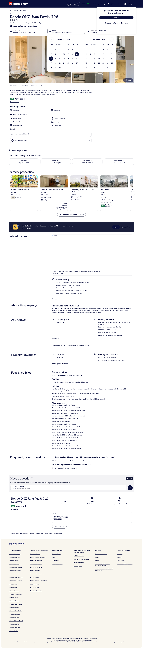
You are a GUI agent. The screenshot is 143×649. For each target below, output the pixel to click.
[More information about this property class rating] (16, 20)
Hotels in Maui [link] (34, 577)
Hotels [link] (12, 534)
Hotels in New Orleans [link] (15, 567)
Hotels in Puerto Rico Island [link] (38, 580)
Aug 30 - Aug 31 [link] (23, 163)
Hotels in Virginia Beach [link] (16, 621)
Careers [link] (119, 557)
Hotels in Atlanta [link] (14, 601)
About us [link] (119, 554)
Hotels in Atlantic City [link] (15, 611)
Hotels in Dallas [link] (13, 631)
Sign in (131, 4)
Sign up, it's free (126, 227)
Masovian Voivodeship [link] (27, 534)
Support (111, 4)
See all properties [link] (19, 10)
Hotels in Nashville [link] (14, 574)
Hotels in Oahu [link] (34, 587)
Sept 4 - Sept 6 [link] (87, 163)
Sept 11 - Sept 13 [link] (119, 163)
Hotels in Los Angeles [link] (15, 580)
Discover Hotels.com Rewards (116, 23)
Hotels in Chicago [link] (14, 560)
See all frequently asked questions (64, 468)
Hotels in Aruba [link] (35, 554)
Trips (119, 4)
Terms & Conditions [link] (101, 554)
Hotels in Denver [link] (14, 590)
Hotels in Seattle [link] (14, 624)
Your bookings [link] (56, 554)
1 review (14, 509)
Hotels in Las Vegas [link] (14, 554)
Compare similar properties (73, 214)
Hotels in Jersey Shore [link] (37, 574)
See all (12, 129)
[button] (55, 49)
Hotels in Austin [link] (13, 597)
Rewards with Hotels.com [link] (124, 564)
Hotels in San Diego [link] (15, 570)
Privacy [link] (97, 557)
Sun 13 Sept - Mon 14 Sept (62, 32)
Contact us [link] (55, 560)
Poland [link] (17, 534)
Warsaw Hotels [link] (40, 534)
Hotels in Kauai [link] (34, 584)
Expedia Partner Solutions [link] (81, 559)
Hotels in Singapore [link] (36, 560)
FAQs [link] (53, 557)
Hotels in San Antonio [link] (15, 604)
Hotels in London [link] (14, 617)
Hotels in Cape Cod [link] (36, 590)
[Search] (130, 487)
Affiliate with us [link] (79, 556)
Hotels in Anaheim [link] (14, 627)
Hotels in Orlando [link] (14, 564)
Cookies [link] (97, 560)
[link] (116, 30)
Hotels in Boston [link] (14, 607)
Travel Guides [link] (121, 560)
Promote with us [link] (79, 562)
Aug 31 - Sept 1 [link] (56, 163)
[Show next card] (133, 193)
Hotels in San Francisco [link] (16, 577)
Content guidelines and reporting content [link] (102, 564)
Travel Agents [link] (78, 566)
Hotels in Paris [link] (13, 587)
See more (55, 299)
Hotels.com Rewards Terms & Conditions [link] (104, 569)
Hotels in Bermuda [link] (36, 567)
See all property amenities (61, 364)
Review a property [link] (57, 564)
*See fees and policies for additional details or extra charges (70, 345)
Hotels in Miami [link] (13, 584)
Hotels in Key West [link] (14, 614)
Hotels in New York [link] (14, 557)
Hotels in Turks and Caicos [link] (38, 557)
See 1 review (14, 102)
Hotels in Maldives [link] (36, 564)
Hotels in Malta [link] (35, 570)
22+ (129, 80)
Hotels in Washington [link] (15, 594)
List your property (98, 4)
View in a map (58, 273)
